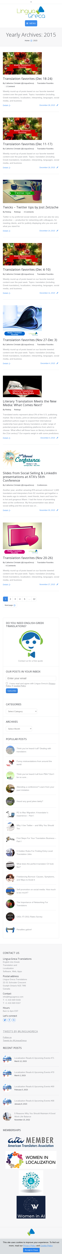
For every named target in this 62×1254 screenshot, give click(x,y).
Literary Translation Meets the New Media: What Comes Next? (29, 403)
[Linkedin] (14, 1020)
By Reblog (7, 212)
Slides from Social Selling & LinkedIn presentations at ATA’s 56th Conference (30, 476)
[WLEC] (31, 1160)
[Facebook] (9, 1020)
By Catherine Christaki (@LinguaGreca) (18, 83)
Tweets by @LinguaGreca (20, 1031)
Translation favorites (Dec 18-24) (27, 78)
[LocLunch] (31, 1182)
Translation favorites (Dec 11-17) (27, 144)
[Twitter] (5, 1020)
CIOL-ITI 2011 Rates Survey (29, 917)
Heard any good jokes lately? (30, 801)
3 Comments (29, 212)
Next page (9, 605)
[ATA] (31, 1141)
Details (5, 105)
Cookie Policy (20, 686)
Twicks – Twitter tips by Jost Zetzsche (30, 207)
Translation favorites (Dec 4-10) (26, 269)
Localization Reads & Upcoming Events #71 (34, 1058)
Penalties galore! (24, 929)
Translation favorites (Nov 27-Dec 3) (30, 340)
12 (34, 599)
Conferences (42, 485)
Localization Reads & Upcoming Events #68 (34, 1101)
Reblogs (17, 212)
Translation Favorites (45, 83)
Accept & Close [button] (31, 1250)
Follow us (7, 1037)
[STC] (31, 1207)
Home (27, 41)
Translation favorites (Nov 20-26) (28, 558)
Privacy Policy (29, 1245)
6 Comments (11, 566)
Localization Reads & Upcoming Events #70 (34, 1072)
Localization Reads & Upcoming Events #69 (34, 1086)
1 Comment (10, 86)
